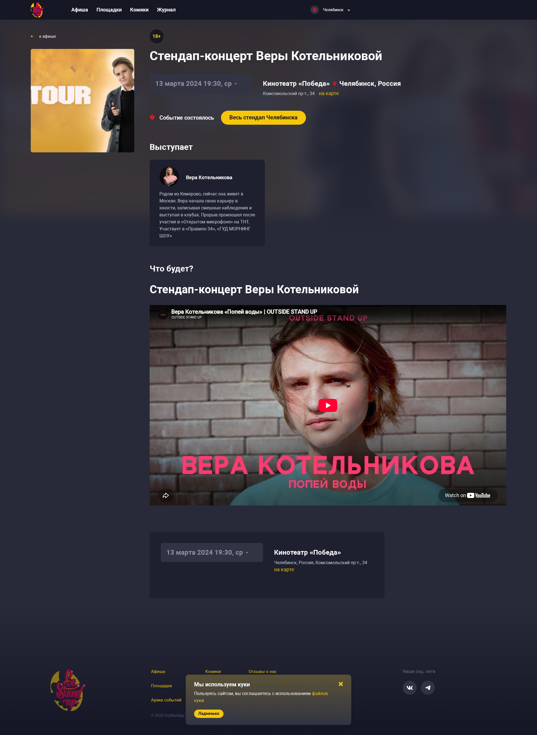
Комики (139, 10)
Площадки (109, 10)
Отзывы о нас (263, 671)
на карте (329, 93)
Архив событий (166, 700)
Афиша (79, 10)
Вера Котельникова (209, 177)
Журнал (166, 10)
